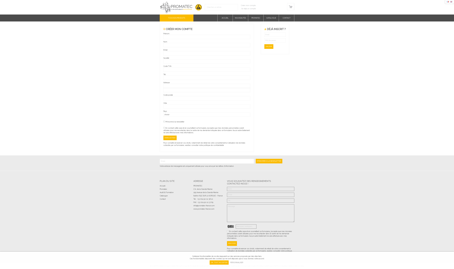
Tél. (164, 74)
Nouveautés (240, 18)
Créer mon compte (248, 5)
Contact (286, 18)
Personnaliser (236, 262)
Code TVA (167, 66)
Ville (165, 103)
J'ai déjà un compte (248, 9)
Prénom (166, 34)
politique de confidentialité (213, 145)
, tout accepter (219, 262)
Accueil (225, 18)
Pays (165, 111)
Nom (165, 42)
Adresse (166, 83)
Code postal (168, 95)
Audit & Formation (167, 192)
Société (166, 58)
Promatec (255, 18)
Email (165, 50)
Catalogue (271, 18)
